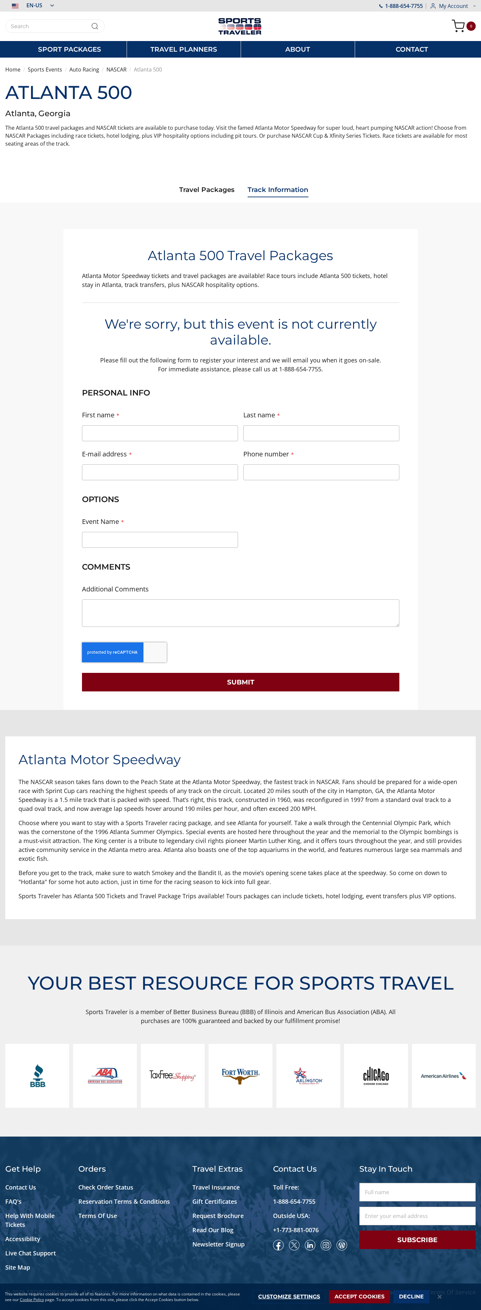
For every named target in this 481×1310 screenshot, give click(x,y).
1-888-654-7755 (404, 6)
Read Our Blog (212, 1230)
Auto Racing (84, 69)
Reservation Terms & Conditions (125, 1201)
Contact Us (20, 1187)
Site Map (17, 1267)
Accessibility (22, 1239)
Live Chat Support (30, 1253)
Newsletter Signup (218, 1244)
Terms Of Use (97, 1216)
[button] (29, 5)
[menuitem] (70, 49)
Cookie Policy (32, 1299)
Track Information (278, 190)
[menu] (241, 49)
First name (98, 414)
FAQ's (14, 1201)
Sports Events (45, 69)
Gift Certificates (214, 1201)
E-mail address (104, 453)
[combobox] (55, 26)
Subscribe (417, 1240)
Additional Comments (115, 589)
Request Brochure (218, 1216)
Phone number (266, 453)
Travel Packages (206, 190)
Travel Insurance (216, 1187)
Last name (259, 414)
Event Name (100, 521)
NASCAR (116, 69)
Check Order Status (105, 1187)
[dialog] (240, 1297)
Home (12, 69)
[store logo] (241, 26)
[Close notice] (439, 1297)
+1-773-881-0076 (296, 1230)
